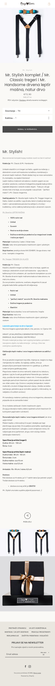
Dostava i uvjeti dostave (17, 632)
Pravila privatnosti (40, 632)
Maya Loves (37, 673)
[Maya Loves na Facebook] (25, 666)
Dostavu (22, 100)
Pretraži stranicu (17, 628)
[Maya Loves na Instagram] (29, 666)
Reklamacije (13, 636)
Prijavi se (44, 653)
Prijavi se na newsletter (27, 642)
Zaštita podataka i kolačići (35, 636)
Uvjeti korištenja (37, 628)
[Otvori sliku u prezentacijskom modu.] (27, 35)
